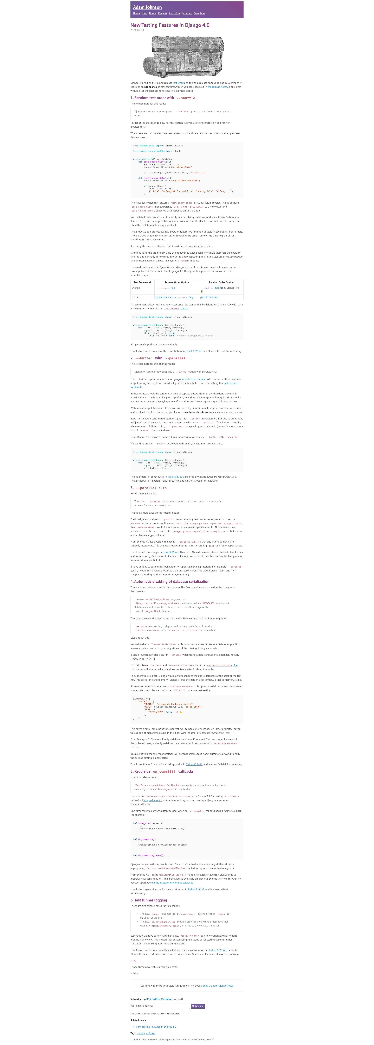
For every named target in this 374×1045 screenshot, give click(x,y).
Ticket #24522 (193, 351)
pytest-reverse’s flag (174, 297)
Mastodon (166, 999)
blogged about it (152, 800)
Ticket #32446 (194, 764)
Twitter (156, 999)
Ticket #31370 (176, 476)
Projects (162, 13)
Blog (144, 13)
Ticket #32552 (217, 950)
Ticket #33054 (196, 889)
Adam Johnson (147, 7)
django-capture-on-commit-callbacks (172, 882)
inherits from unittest (193, 379)
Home (136, 13)
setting (176, 308)
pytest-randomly (209, 297)
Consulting (175, 13)
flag (166, 287)
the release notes (217, 86)
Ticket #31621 (170, 552)
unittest (150, 1033)
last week (178, 82)
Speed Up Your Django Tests (217, 985)
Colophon (199, 13)
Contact (187, 13)
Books (152, 13)
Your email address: (141, 1005)
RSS (148, 999)
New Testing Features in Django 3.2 (156, 1026)
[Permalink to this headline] (198, 97)
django (141, 1033)
